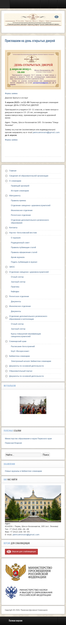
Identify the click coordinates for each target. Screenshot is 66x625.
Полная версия (15, 620)
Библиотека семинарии (19, 356)
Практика (15, 287)
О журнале (16, 238)
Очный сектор (17, 277)
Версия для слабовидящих (23, 551)
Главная (12, 171)
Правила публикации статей (23, 247)
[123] (33, 405)
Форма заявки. (11, 93)
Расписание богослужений (23, 346)
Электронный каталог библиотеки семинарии (31, 361)
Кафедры (15, 291)
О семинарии (15, 181)
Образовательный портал (20, 371)
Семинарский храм (17, 341)
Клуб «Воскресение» (20, 351)
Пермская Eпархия (13, 443)
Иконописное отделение (22, 210)
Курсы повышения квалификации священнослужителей (26, 335)
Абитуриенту (15, 196)
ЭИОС (12, 267)
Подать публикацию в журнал (24, 262)
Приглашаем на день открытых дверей (30, 40)
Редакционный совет (20, 243)
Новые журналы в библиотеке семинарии (23, 471)
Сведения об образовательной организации (28, 176)
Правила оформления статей (24, 252)
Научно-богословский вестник (23, 233)
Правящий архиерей (20, 186)
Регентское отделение (21, 215)
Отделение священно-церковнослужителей (30, 205)
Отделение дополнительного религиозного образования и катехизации (28, 317)
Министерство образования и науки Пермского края (28, 439)
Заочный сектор (18, 282)
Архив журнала (17, 257)
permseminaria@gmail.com (46, 132)
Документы (16, 301)
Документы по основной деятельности (26, 366)
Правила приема (18, 200)
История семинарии (20, 191)
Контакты (13, 227)
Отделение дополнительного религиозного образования (30, 221)
